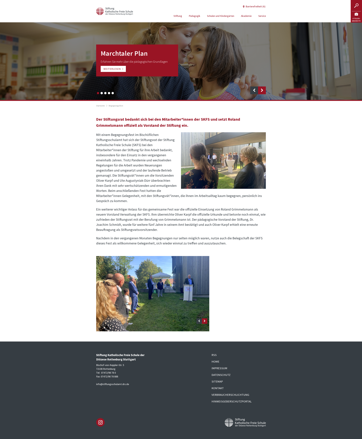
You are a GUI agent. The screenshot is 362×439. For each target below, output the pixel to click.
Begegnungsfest (116, 105)
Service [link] (262, 16)
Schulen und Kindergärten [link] (220, 16)
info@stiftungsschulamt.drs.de (112, 384)
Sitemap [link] (217, 381)
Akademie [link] (246, 16)
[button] (254, 6)
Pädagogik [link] (194, 16)
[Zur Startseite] (114, 11)
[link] (356, 17)
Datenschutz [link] (221, 375)
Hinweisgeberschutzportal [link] (232, 401)
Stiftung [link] (178, 16)
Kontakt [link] (218, 388)
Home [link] (215, 361)
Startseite (100, 105)
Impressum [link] (219, 368)
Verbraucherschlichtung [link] (230, 395)
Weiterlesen (112, 69)
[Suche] (356, 5)
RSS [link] (214, 355)
